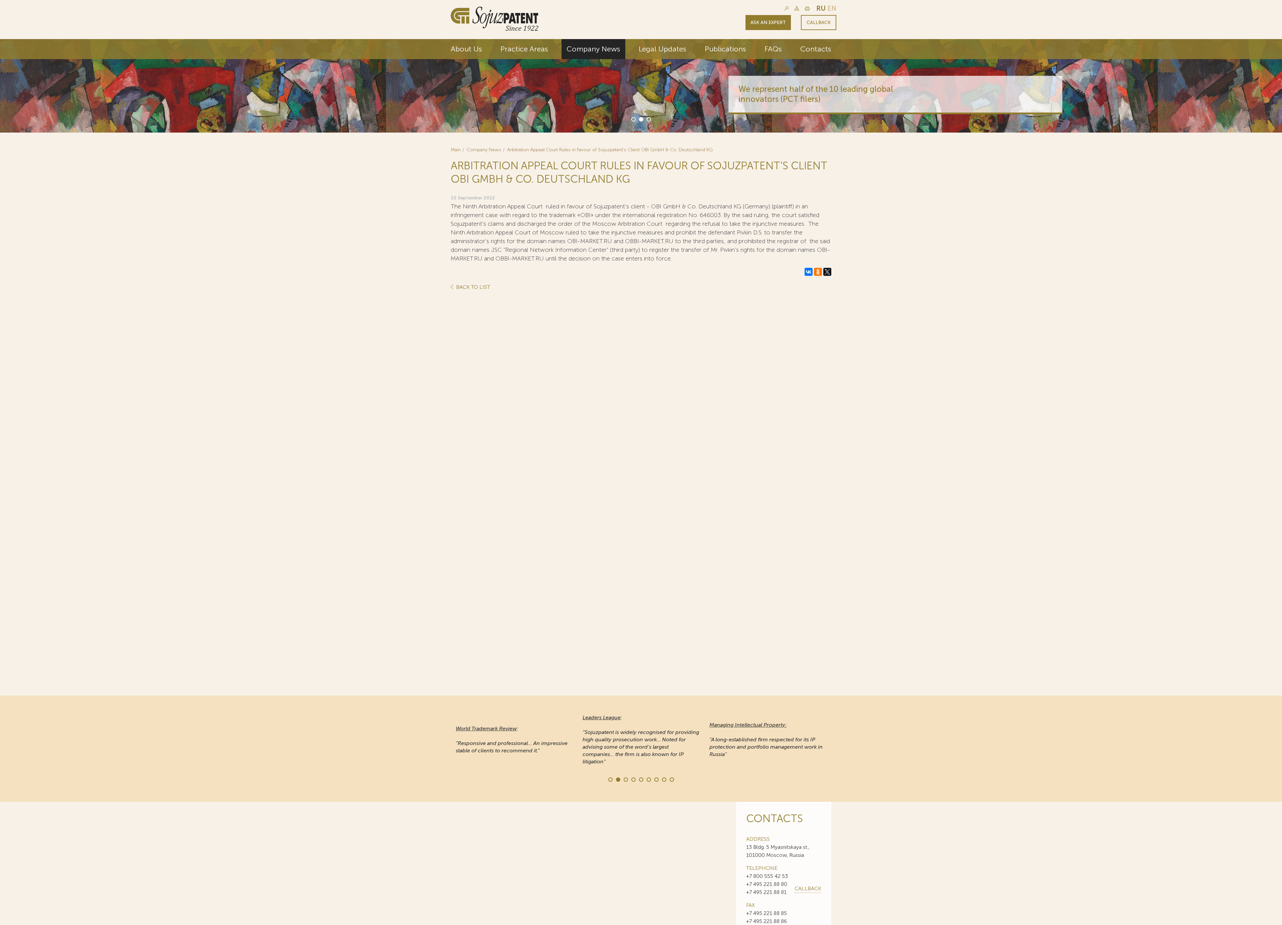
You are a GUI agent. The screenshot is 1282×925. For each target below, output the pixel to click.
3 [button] (648, 119)
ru (821, 8)
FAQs (773, 48)
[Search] (786, 8)
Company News (593, 48)
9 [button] (671, 779)
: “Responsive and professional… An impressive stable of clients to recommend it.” (512, 739)
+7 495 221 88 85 (766, 913)
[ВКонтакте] (809, 272)
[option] (641, 86)
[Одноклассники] (818, 272)
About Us (466, 48)
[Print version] (807, 8)
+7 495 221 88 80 (766, 884)
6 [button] (648, 779)
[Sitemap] (797, 8)
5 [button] (640, 779)
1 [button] (633, 119)
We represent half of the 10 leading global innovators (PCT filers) (728, 94)
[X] (827, 272)
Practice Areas (524, 48)
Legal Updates (662, 48)
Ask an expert (768, 22)
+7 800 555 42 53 (767, 876)
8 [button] (663, 779)
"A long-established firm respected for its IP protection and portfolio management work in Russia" (766, 739)
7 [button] (656, 779)
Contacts (815, 48)
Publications (725, 48)
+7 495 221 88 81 (766, 892)
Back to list (472, 287)
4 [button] (633, 779)
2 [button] (640, 119)
